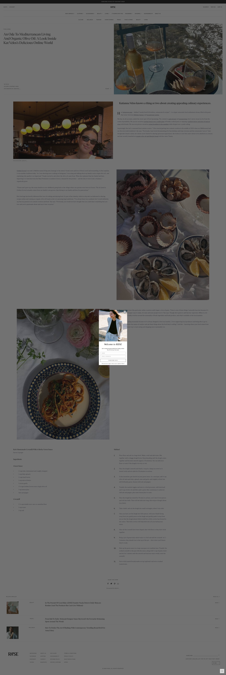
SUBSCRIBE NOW (113, 360)
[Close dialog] (125, 312)
